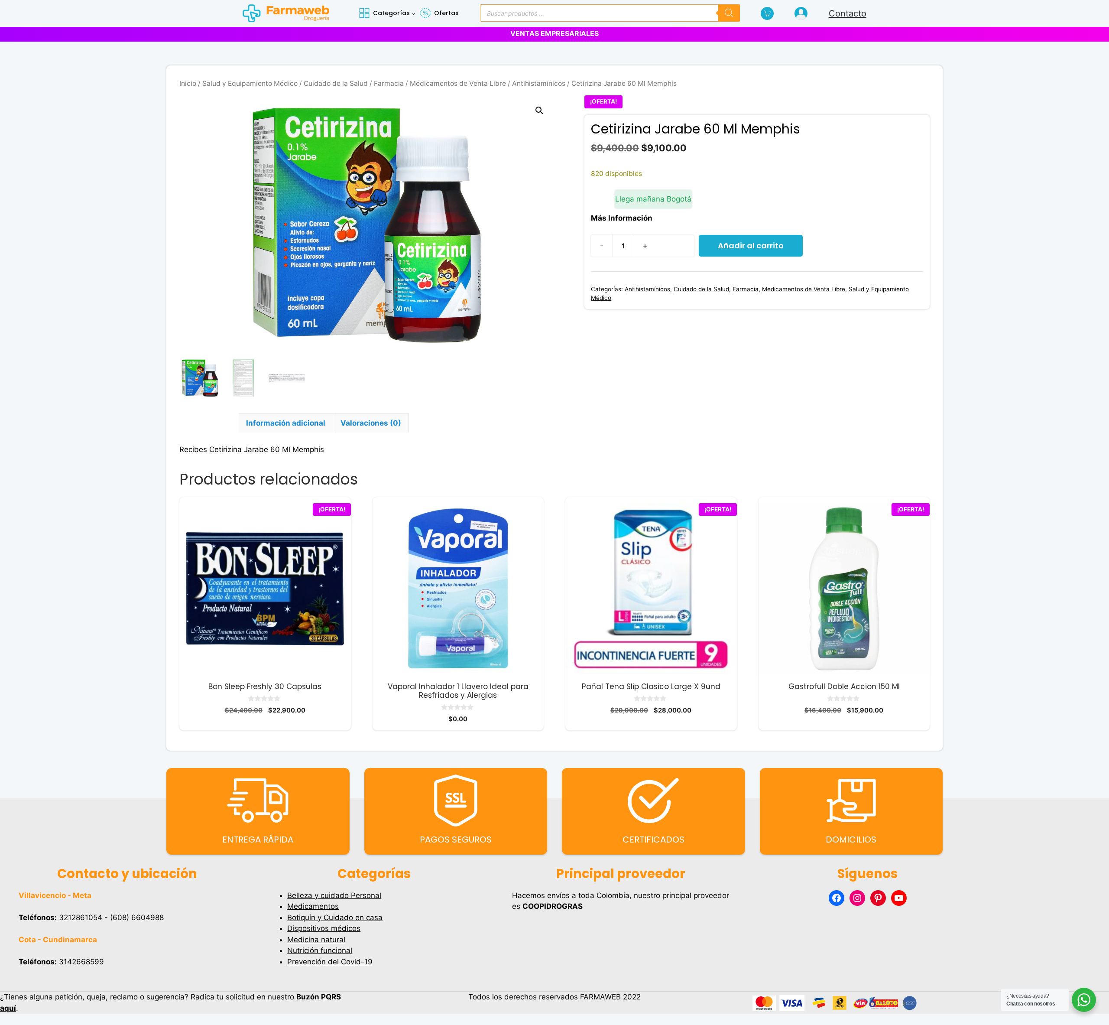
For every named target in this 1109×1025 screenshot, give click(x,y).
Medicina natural (316, 939)
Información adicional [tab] (285, 423)
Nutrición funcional (319, 950)
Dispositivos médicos (323, 928)
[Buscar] (729, 13)
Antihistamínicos (538, 83)
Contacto (847, 13)
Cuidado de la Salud (336, 83)
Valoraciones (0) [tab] (370, 423)
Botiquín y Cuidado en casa (335, 917)
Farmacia (389, 83)
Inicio (187, 83)
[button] (539, 110)
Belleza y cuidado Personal (334, 895)
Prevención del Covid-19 (330, 961)
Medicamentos (313, 906)
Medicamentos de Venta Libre (458, 83)
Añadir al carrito (751, 245)
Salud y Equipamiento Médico (250, 83)
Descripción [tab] (209, 423)
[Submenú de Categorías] (413, 13)
